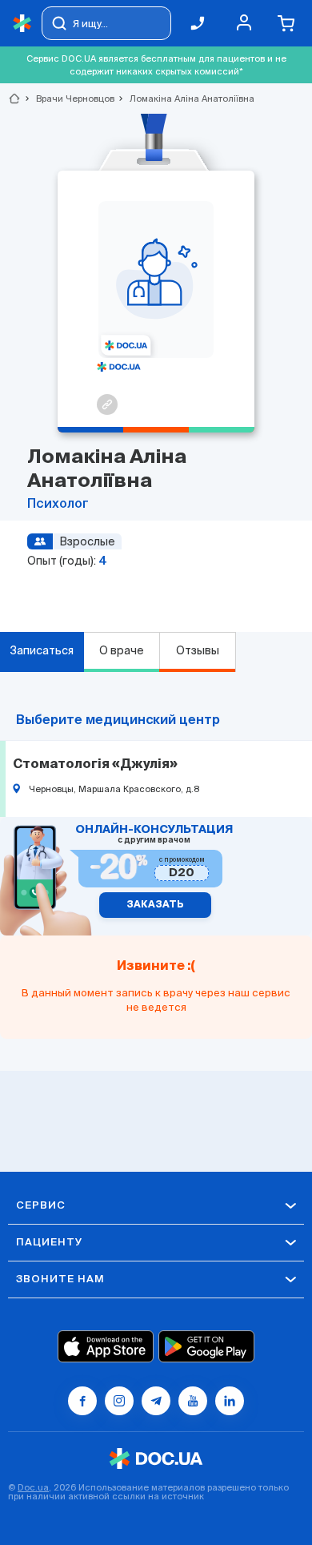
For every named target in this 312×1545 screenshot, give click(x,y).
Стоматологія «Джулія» (95, 764)
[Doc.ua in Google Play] (206, 1346)
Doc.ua (33, 1487)
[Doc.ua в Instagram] (119, 1400)
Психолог (58, 504)
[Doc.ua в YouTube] (192, 1400)
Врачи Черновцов (68, 98)
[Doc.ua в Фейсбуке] (82, 1400)
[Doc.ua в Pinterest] (229, 1400)
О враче (121, 650)
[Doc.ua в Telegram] (156, 1400)
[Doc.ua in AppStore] (106, 1346)
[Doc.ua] (22, 23)
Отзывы (197, 650)
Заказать (155, 905)
